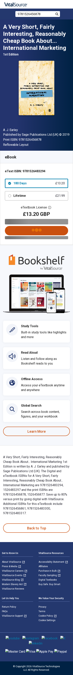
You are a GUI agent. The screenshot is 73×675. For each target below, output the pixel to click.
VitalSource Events (12, 575)
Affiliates (43, 566)
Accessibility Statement (52, 562)
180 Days (39, 183)
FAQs (5, 611)
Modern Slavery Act (12, 584)
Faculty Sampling (48, 575)
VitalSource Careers (13, 571)
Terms (42, 611)
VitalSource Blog (11, 579)
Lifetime (39, 196)
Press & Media (10, 566)
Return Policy (9, 607)
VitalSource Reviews (13, 588)
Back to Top (36, 528)
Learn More (36, 431)
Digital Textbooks (48, 579)
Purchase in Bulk (48, 571)
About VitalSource (12, 562)
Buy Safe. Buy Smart (49, 584)
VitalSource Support (13, 615)
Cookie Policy (46, 615)
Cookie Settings (47, 620)
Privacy (42, 607)
